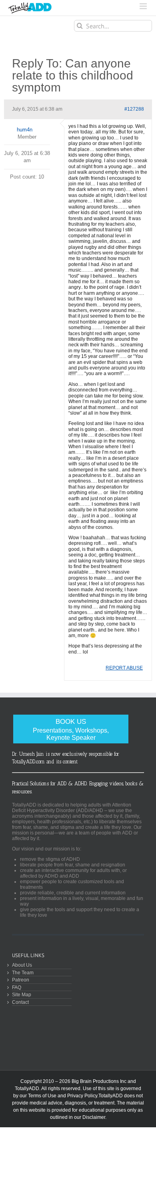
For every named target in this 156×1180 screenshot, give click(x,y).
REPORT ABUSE (124, 668)
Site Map (21, 994)
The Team (23, 972)
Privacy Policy (82, 1096)
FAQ (16, 987)
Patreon (20, 979)
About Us (22, 964)
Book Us (71, 729)
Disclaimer (93, 1117)
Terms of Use (42, 1096)
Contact (20, 1002)
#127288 (134, 109)
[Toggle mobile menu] (144, 6)
